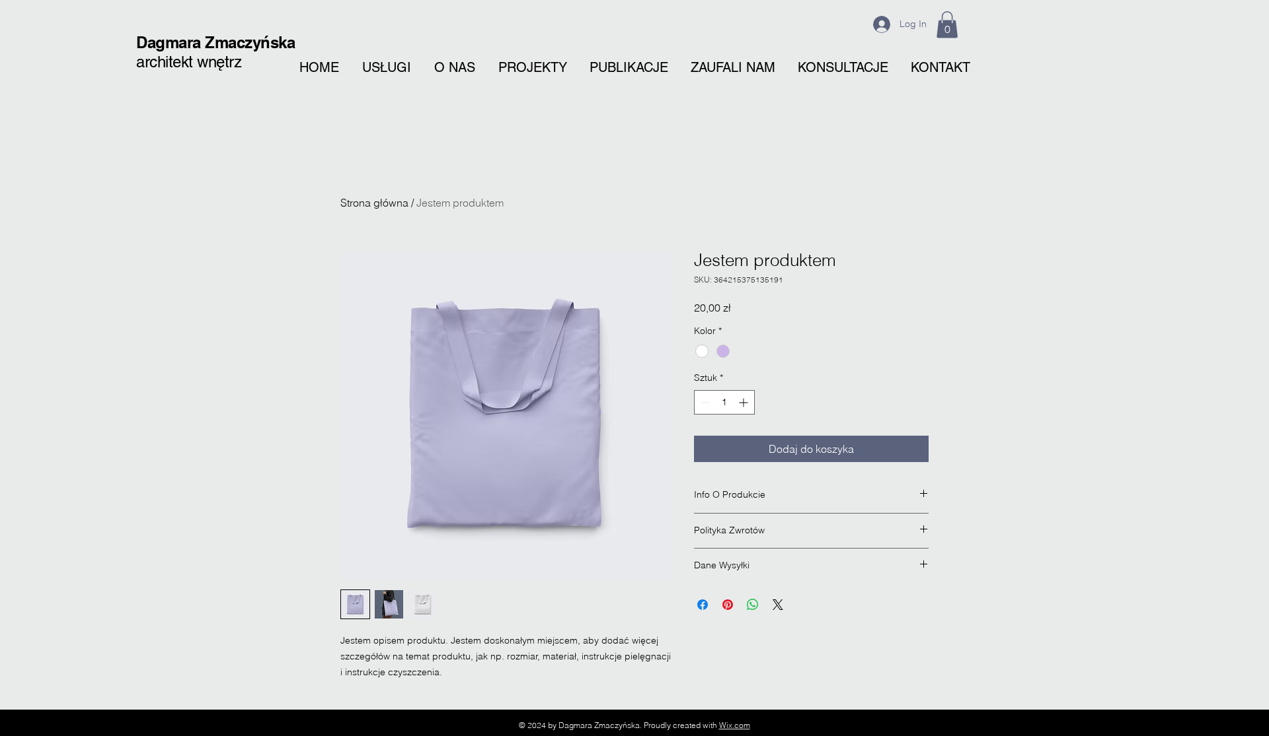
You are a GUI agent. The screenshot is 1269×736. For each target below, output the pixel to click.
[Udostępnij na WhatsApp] (753, 605)
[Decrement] (704, 402)
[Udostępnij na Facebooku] (703, 605)
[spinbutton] (724, 402)
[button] (947, 24)
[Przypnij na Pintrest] (728, 605)
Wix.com (734, 725)
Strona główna (374, 202)
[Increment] (744, 402)
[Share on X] (778, 605)
